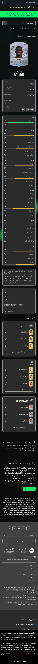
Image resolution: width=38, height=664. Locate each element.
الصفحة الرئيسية (31, 36)
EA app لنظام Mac (30, 578)
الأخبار (34, 572)
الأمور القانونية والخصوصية (25, 620)
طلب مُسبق (32, 568)
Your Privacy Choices (19, 661)
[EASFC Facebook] (19, 528)
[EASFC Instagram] (28, 528)
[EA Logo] (32, 551)
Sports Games (32, 581)
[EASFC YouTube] (14, 528)
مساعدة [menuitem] (31, 615)
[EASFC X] (24, 528)
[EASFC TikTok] (10, 528)
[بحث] (5, 23)
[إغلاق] (4, 14)
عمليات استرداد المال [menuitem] (27, 629)
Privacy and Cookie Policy (18, 653)
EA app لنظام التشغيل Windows (26, 575)
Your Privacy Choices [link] (23, 624)
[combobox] (19, 535)
